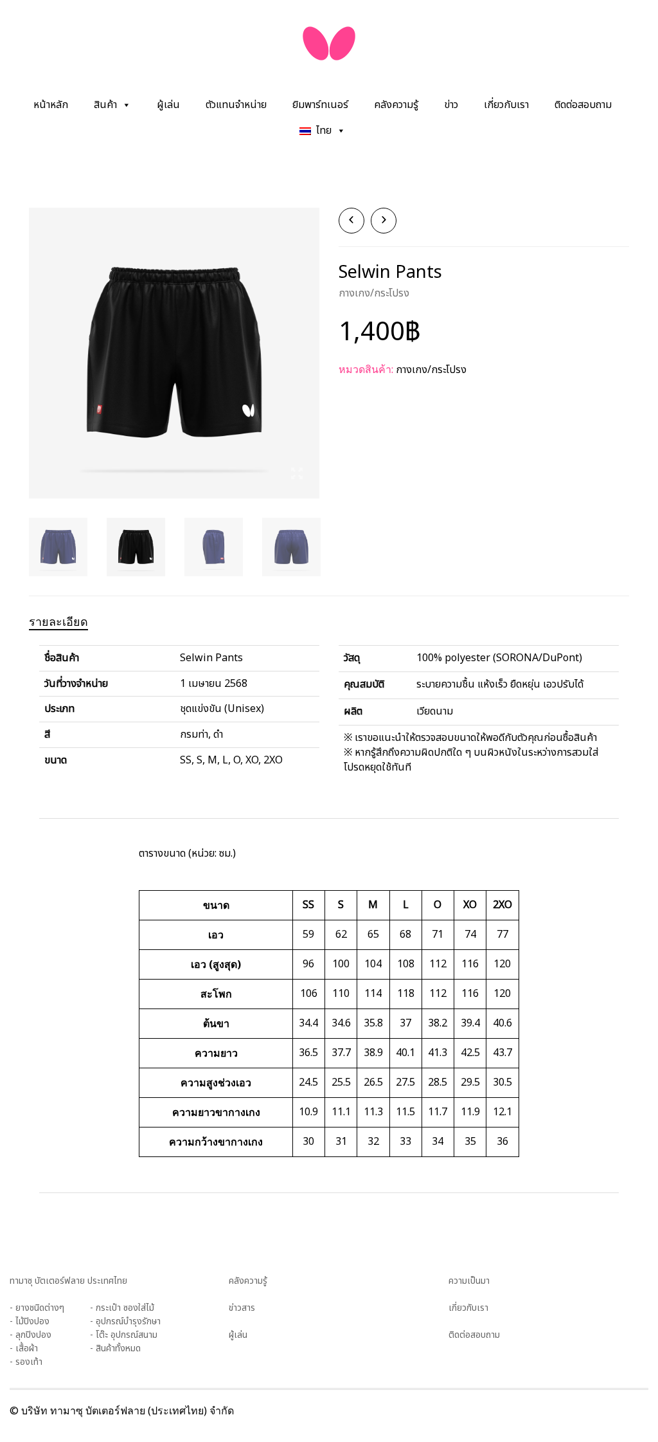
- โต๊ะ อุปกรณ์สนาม (123, 1335)
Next (312, 337)
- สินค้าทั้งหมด (115, 1348)
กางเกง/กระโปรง (374, 293)
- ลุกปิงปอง (30, 1335)
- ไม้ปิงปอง (29, 1321)
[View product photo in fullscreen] (297, 476)
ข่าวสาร (242, 1308)
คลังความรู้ (396, 105)
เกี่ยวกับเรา (506, 105)
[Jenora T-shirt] (383, 220)
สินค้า (105, 105)
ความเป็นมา (469, 1281)
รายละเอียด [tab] (58, 621)
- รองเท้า (26, 1362)
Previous (36, 337)
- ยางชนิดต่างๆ (37, 1308)
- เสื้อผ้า (24, 1348)
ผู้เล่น (168, 105)
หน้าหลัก (50, 105)
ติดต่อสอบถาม (583, 105)
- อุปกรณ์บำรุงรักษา (125, 1321)
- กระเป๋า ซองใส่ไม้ (122, 1308)
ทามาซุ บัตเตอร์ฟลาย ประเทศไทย (68, 1281)
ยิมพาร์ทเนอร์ (320, 105)
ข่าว (451, 105)
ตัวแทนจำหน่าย (236, 105)
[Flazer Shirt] (351, 220)
